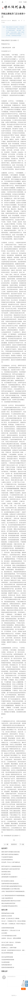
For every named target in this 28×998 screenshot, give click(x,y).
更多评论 (14, 995)
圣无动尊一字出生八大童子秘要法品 (10, 862)
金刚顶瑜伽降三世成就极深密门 (9, 877)
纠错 (3, 22)
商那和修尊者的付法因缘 (7, 913)
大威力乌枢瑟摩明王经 (7, 898)
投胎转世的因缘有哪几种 (7, 967)
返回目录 (14, 844)
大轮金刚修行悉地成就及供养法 (9, 906)
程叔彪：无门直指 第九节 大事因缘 (10, 918)
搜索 (25, 2)
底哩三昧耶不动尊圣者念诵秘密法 (10, 854)
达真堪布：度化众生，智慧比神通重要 (11, 938)
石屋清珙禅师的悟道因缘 (7, 928)
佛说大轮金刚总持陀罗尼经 (8, 903)
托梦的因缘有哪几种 (6, 965)
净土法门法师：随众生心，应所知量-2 (11, 942)
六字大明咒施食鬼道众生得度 (8, 935)
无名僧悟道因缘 (5, 962)
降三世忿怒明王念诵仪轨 (7, 881)
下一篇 (22, 844)
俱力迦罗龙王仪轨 (6, 874)
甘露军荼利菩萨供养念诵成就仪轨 (10, 883)
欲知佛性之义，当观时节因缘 (8, 947)
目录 (20, 2)
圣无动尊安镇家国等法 (7, 859)
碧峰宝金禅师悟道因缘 (7, 945)
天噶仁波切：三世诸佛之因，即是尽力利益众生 (13, 923)
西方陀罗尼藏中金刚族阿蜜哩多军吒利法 (11, 886)
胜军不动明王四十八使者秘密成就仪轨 (11, 866)
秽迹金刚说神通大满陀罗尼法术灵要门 (11, 901)
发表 (23, 989)
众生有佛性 (4, 933)
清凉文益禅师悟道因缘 (7, 957)
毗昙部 (15, 20)
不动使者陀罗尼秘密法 (7, 857)
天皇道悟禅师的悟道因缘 (7, 959)
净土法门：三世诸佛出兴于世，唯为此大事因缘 (13, 921)
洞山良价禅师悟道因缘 (7, 953)
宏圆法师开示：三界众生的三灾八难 (10, 930)
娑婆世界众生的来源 (6, 916)
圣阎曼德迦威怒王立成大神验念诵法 (10, 889)
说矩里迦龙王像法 (6, 871)
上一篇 (6, 844)
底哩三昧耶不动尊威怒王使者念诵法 (10, 852)
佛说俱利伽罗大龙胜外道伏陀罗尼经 (10, 869)
